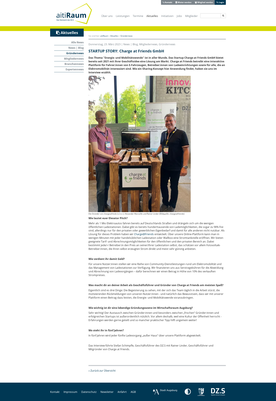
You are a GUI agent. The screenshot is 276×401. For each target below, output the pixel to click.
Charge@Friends (144, 234)
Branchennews (74, 64)
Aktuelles (152, 16)
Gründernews (75, 53)
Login (221, 2)
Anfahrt (122, 392)
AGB (133, 392)
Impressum (70, 392)
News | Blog (76, 48)
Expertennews (75, 69)
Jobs (179, 16)
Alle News (77, 42)
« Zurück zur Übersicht (102, 370)
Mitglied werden (205, 2)
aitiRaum (104, 36)
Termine (138, 16)
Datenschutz (88, 392)
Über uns (107, 16)
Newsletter (107, 392)
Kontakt (168, 2)
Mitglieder (191, 16)
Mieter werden (184, 2)
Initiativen (167, 16)
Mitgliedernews (74, 58)
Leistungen (123, 16)
